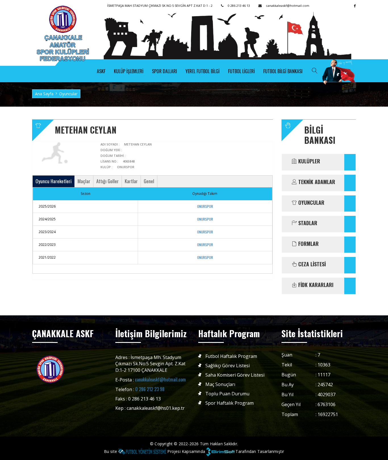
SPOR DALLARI (164, 71)
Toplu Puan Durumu (227, 394)
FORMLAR (308, 244)
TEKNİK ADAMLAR (316, 182)
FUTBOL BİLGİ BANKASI (283, 71)
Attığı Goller (107, 181)
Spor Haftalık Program (229, 403)
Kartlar (131, 181)
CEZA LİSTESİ (311, 264)
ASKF (101, 71)
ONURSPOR (205, 206)
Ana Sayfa (44, 93)
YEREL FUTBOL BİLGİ (202, 71)
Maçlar (84, 181)
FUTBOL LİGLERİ (241, 71)
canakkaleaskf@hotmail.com (160, 379)
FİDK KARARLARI (315, 285)
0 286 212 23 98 (149, 389)
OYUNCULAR (310, 203)
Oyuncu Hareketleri (54, 181)
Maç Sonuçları (220, 384)
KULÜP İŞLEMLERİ (128, 71)
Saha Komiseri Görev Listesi (234, 375)
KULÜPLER (308, 161)
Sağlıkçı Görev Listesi (227, 366)
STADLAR (307, 223)
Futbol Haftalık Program (231, 356)
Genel (149, 181)
